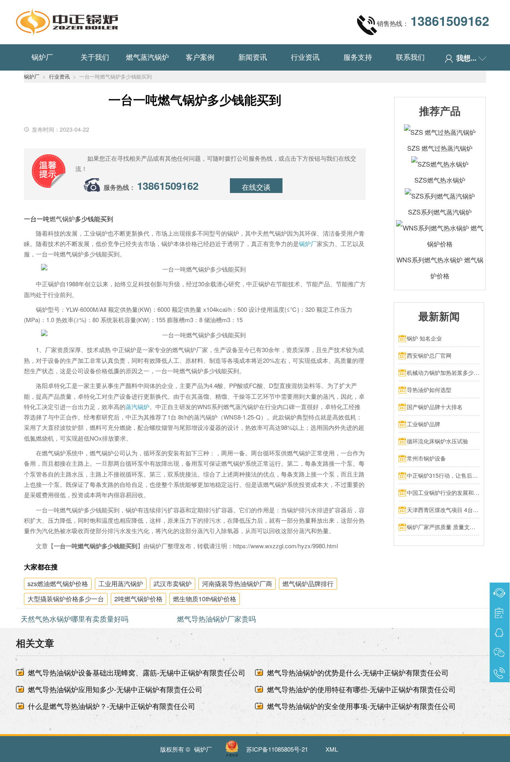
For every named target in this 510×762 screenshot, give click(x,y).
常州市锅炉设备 (426, 458)
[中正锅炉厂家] (67, 20)
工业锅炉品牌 (423, 424)
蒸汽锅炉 (137, 406)
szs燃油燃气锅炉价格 (57, 583)
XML (332, 749)
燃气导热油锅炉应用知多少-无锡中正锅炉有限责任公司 (115, 689)
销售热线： (433, 21)
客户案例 (200, 56)
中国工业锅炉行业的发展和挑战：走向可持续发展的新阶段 (443, 492)
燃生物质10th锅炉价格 (204, 598)
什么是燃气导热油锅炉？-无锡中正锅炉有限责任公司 (111, 706)
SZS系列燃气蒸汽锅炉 (440, 212)
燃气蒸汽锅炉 (147, 56)
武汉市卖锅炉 (172, 583)
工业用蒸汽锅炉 (120, 583)
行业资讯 (305, 56)
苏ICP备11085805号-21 (277, 749)
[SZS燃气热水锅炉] (440, 164)
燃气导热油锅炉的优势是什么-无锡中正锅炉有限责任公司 (358, 672)
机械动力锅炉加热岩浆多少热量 (443, 372)
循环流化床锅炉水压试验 (437, 441)
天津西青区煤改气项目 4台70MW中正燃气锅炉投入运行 (443, 510)
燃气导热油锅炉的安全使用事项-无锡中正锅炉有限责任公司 (361, 706)
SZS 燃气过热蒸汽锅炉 (440, 148)
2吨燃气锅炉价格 (138, 598)
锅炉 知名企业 (424, 338)
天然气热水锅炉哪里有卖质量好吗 (74, 618)
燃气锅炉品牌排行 (307, 583)
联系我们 (410, 56)
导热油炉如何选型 (429, 390)
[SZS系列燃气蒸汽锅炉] (440, 196)
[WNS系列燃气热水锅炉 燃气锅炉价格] (439, 227)
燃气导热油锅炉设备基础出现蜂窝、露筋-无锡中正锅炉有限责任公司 (136, 672)
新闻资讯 (252, 56)
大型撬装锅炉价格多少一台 (65, 598)
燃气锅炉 (62, 218)
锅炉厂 (42, 56)
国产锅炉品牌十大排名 (435, 407)
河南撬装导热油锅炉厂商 (237, 583)
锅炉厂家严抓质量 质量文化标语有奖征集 (443, 527)
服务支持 (357, 56)
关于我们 (94, 56)
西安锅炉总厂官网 (429, 355)
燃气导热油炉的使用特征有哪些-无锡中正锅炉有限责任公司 (361, 689)
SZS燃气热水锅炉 (439, 180)
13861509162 (167, 185)
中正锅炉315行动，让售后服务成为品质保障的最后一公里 (443, 475)
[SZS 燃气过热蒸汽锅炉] (440, 132)
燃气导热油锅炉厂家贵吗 (216, 618)
